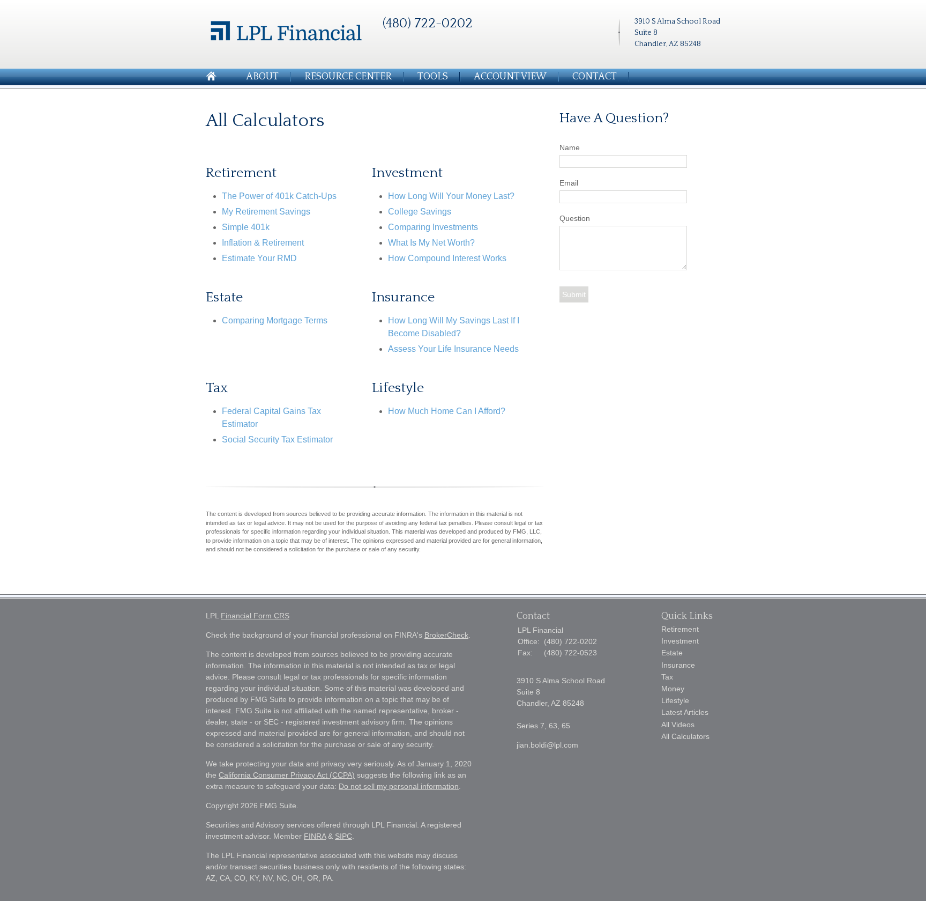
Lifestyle (675, 700)
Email (568, 183)
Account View (510, 76)
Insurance (678, 665)
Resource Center (348, 76)
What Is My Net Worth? (431, 242)
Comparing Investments (433, 227)
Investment (680, 641)
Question (574, 218)
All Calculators (685, 736)
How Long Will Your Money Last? (451, 196)
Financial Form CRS (255, 615)
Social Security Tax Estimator (277, 439)
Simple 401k (246, 227)
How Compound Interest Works (447, 258)
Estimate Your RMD (259, 258)
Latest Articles (684, 712)
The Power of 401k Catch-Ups (279, 196)
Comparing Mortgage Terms (274, 320)
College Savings (419, 211)
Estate (672, 652)
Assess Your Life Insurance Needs (453, 348)
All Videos (677, 724)
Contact (594, 76)
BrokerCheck (446, 635)
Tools (432, 76)
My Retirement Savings (266, 211)
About (262, 76)
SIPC (343, 836)
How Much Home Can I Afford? (446, 411)
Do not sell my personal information (399, 786)
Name (569, 147)
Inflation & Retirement (263, 242)
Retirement (680, 629)
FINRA (315, 836)
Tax (667, 677)
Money (672, 688)
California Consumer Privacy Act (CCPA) (287, 775)
